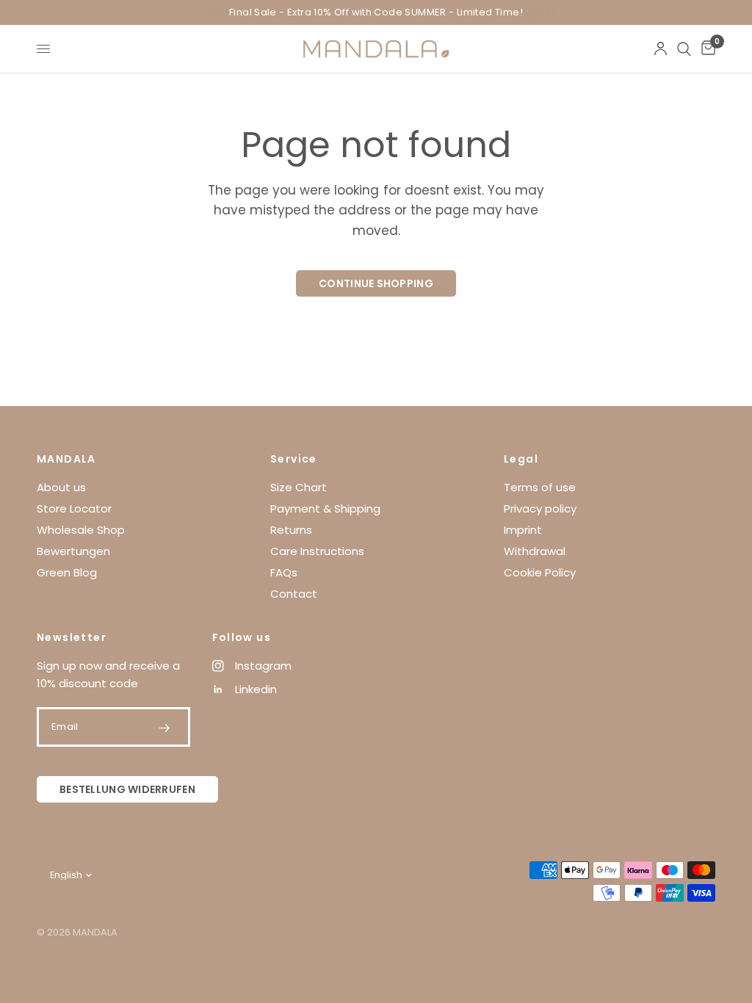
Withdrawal (534, 551)
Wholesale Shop (81, 529)
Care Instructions (317, 551)
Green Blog (67, 572)
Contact (293, 593)
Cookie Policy (540, 572)
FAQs (283, 572)
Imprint (523, 529)
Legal (521, 459)
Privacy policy (540, 508)
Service (293, 459)
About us (61, 487)
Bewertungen (73, 551)
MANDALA (66, 459)
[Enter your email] (164, 728)
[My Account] (660, 49)
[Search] (684, 49)
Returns (291, 529)
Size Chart (298, 487)
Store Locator (74, 508)
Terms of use (540, 487)
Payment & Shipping (325, 508)
